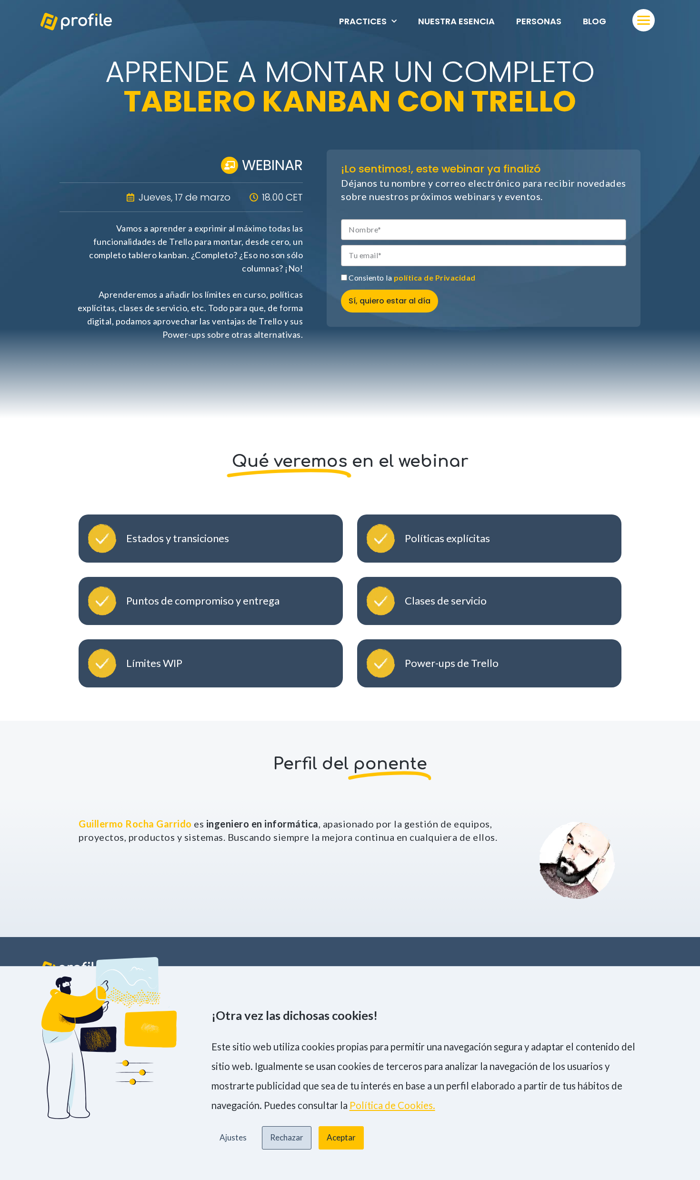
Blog (594, 21)
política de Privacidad (435, 277)
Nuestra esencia (456, 21)
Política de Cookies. (392, 1105)
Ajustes (233, 1137)
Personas (538, 21)
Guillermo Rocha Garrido (135, 823)
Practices (363, 21)
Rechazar (286, 1137)
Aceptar (341, 1137)
